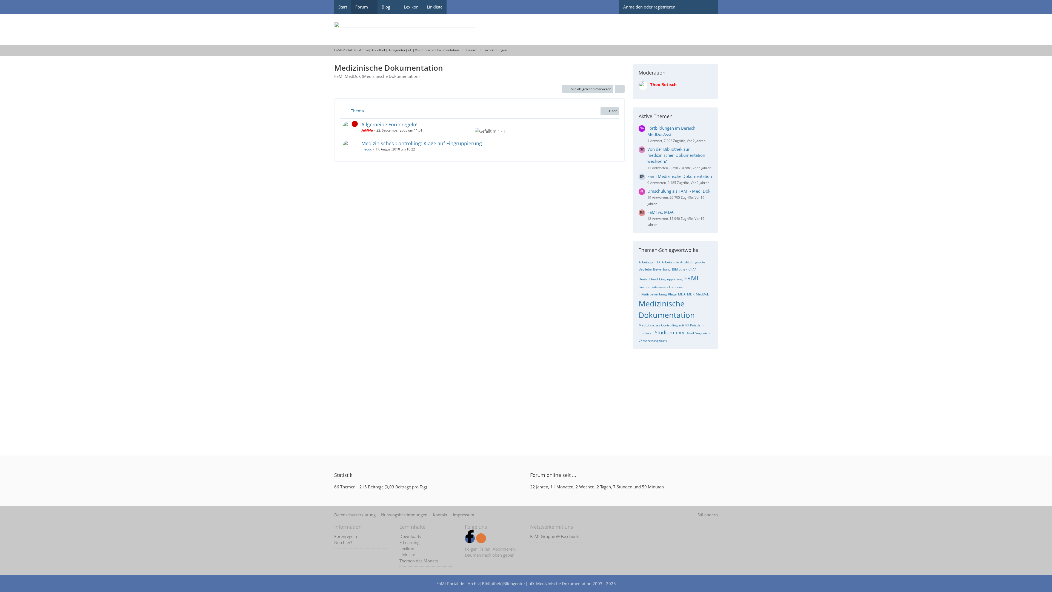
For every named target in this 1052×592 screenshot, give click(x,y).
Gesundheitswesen (653, 287)
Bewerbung (662, 269)
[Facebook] (470, 538)
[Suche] (708, 7)
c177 (692, 269)
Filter (613, 111)
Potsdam (697, 325)
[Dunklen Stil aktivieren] (689, 7)
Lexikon (406, 548)
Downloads (410, 536)
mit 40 (684, 325)
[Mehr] (620, 89)
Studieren (646, 333)
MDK (690, 294)
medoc (366, 149)
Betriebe (645, 269)
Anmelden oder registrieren (649, 7)
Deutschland (648, 279)
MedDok (702, 294)
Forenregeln (345, 536)
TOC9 (680, 333)
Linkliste (407, 554)
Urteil (689, 333)
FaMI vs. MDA (660, 212)
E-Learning (409, 542)
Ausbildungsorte (692, 262)
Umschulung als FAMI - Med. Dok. (679, 191)
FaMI (691, 278)
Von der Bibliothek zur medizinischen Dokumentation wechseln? (676, 155)
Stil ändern (707, 514)
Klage (672, 294)
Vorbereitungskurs (653, 340)
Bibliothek (679, 269)
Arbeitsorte (670, 262)
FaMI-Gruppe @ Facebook (554, 536)
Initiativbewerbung (653, 294)
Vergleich (702, 333)
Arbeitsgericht (649, 262)
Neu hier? (343, 542)
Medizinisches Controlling (658, 325)
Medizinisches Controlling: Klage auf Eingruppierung (421, 143)
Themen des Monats (418, 560)
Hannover (676, 287)
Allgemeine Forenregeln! (389, 124)
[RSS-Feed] (481, 538)
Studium (664, 332)
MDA (682, 294)
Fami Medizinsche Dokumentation (679, 176)
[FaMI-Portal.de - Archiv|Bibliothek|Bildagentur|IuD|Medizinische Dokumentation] (526, 29)
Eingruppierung (671, 279)
